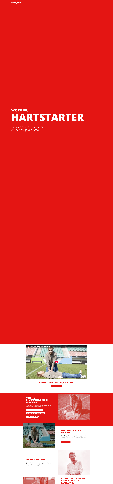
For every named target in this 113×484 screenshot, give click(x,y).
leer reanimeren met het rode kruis (35, 409)
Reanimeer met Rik (66, 442)
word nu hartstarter (56, 385)
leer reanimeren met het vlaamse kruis (35, 413)
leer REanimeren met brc (32, 416)
